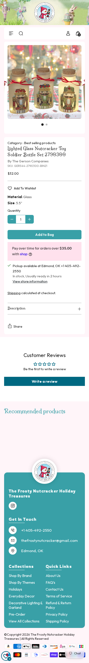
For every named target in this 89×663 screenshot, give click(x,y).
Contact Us (54, 589)
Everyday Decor (22, 596)
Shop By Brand (20, 575)
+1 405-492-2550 (36, 530)
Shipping (14, 293)
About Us (53, 575)
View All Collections (24, 621)
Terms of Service (59, 596)
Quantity (14, 210)
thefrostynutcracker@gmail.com (49, 540)
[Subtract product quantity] (12, 219)
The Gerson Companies (30, 161)
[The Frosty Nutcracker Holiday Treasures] (44, 12)
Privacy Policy (57, 614)
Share (17, 326)
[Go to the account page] (68, 33)
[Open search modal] (21, 33)
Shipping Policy (57, 621)
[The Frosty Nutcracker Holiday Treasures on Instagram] (12, 505)
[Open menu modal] (11, 33)
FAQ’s (50, 582)
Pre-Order (17, 614)
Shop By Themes (22, 582)
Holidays (15, 589)
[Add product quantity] (29, 219)
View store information (30, 281)
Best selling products (40, 143)
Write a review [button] (45, 381)
